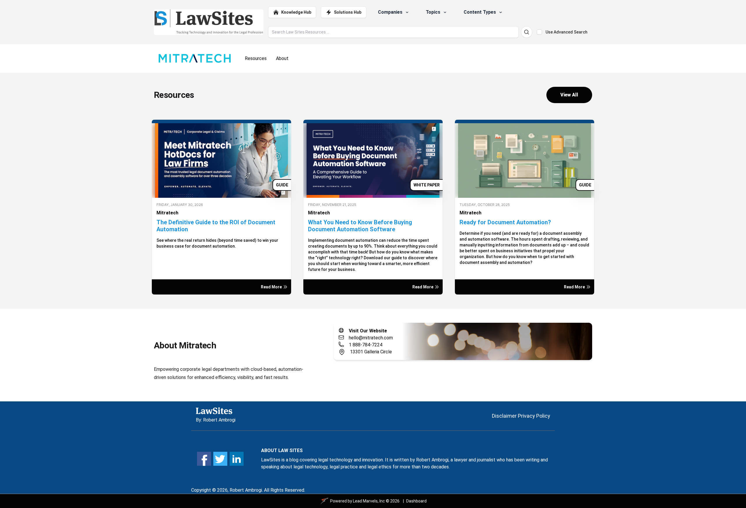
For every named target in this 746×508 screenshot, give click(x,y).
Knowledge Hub (296, 12)
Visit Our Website (368, 331)
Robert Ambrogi (219, 420)
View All (569, 95)
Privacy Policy (534, 416)
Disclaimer (504, 416)
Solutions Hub (347, 12)
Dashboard (416, 501)
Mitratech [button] (167, 213)
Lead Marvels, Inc (369, 501)
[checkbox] (539, 32)
